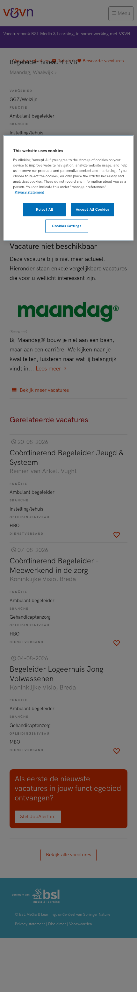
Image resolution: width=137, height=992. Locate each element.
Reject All (44, 209)
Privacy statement (29, 192)
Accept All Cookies (92, 209)
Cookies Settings (66, 226)
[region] (69, 188)
